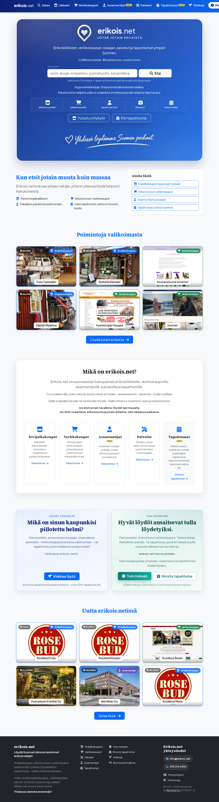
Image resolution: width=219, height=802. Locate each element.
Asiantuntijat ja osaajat (152, 199)
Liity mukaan (120, 746)
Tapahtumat (91, 768)
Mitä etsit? (53, 66)
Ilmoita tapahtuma (177, 576)
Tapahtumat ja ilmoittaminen (155, 207)
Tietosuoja (173, 780)
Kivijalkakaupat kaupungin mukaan (159, 184)
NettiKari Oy (173, 790)
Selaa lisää (107, 715)
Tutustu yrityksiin (91, 118)
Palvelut (146, 5)
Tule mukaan (137, 576)
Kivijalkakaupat (94, 746)
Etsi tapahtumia (134, 118)
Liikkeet (64, 5)
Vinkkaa (198, 5)
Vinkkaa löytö (64, 576)
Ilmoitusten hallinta (124, 762)
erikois (24, 5)
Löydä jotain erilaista (107, 339)
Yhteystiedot (176, 774)
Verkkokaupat (88, 5)
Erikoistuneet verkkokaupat (155, 191)
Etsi (157, 73)
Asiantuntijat (91, 762)
